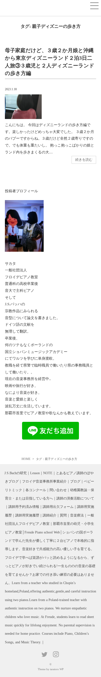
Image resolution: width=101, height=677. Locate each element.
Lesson (35, 473)
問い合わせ (58, 490)
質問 (63, 515)
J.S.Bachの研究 (15, 473)
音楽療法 (77, 515)
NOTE (47, 473)
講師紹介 (49, 515)
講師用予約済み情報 (23, 507)
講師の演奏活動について (75, 498)
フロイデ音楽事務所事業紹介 (44, 481)
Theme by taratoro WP (50, 669)
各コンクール (35, 490)
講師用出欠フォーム (58, 507)
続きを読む (83, 160)
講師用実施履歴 (27, 515)
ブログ (75, 481)
